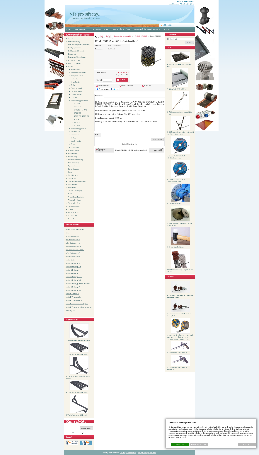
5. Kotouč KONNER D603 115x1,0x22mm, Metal (176, 157)
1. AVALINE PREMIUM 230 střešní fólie (179, 65)
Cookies (122, 453)
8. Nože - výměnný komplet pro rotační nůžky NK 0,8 (179, 224)
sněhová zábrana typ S (73, 240)
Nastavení (247, 444)
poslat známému (103, 85)
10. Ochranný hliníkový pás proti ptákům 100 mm (180, 271)
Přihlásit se (183, 4)
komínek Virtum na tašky (74, 297)
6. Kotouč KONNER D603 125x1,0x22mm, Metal (176, 181)
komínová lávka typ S (72, 270)
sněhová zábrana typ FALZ (74, 246)
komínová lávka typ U (73, 263)
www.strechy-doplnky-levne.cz (85, 18)
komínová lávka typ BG (73, 280)
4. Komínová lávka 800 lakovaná (76, 392)
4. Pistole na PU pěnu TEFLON (177, 353)
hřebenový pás (70, 311)
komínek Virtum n (71, 304)
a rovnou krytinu (82, 304)
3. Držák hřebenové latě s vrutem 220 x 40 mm (179, 113)
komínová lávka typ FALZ (74, 277)
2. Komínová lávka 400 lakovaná (76, 354)
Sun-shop (152, 453)
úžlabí (67, 233)
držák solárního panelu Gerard (75, 229)
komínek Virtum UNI (72, 294)
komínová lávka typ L (72, 273)
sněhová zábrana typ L (73, 243)
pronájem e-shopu (143, 453)
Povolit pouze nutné (198, 444)
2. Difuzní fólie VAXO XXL (176, 89)
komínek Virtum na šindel (74, 300)
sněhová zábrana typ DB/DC (75, 250)
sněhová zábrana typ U (73, 236)
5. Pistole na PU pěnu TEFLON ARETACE (177, 369)
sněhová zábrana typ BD (73, 256)
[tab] (97, 135)
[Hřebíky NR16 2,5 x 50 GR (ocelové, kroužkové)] (147, 55)
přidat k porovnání (127, 85)
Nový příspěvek (86, 428)
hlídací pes (147, 85)
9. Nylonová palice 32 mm (175, 247)
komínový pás (70, 260)
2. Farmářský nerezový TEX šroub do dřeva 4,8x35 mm (179, 315)
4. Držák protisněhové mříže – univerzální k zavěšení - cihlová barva (180, 133)
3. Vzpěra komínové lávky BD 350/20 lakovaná (78, 377)
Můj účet (191, 4)
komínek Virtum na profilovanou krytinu (78, 307)
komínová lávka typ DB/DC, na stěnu (78, 284)
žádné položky (168, 25)
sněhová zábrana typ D (73, 253)
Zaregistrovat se (174, 4)
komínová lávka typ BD (73, 290)
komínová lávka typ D (73, 287)
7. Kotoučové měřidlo (174, 204)
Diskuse (97, 135)
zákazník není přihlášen (185, 1)
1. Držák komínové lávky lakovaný (78, 340)
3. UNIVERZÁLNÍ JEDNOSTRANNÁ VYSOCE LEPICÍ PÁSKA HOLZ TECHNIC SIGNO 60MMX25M (180, 337)
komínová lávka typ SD (73, 267)
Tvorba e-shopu (131, 453)
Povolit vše (180, 444)
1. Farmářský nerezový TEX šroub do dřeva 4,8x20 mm (180, 296)
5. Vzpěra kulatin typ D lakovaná (76, 415)
